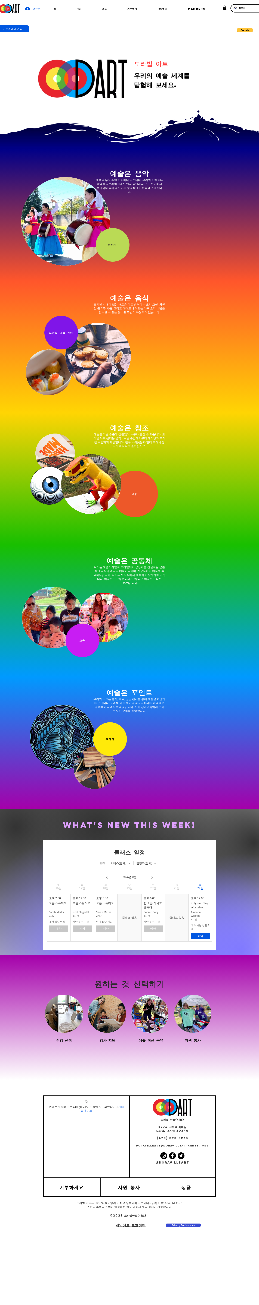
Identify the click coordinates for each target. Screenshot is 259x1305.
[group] (58, 912)
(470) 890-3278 (172, 1138)
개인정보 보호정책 (131, 1224)
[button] (225, 7)
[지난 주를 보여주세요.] (107, 877)
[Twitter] (181, 1155)
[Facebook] (172, 1155)
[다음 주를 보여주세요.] (152, 877)
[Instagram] (163, 1155)
